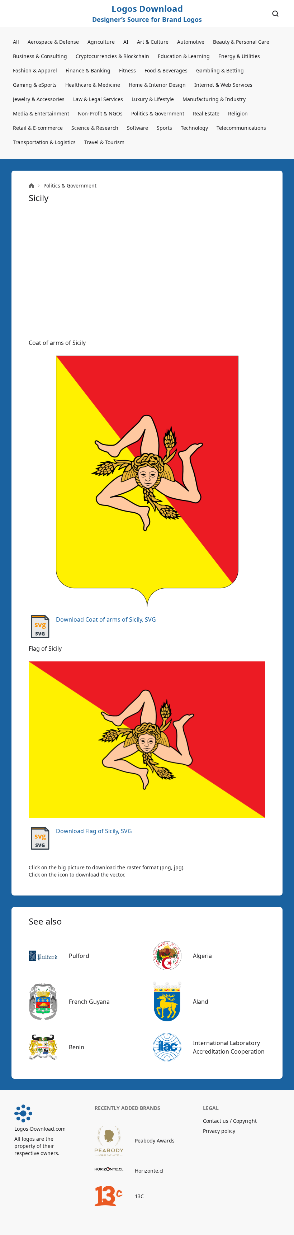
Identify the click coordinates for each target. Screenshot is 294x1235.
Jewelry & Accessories (39, 99)
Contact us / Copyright (230, 1120)
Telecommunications (241, 127)
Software (137, 127)
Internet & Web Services (223, 84)
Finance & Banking (88, 70)
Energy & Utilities (239, 56)
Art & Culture (153, 41)
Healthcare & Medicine (92, 84)
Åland (200, 1002)
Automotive (190, 41)
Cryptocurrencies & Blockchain (112, 56)
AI (125, 41)
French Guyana (89, 1002)
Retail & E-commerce (38, 127)
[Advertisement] (147, 271)
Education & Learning (184, 56)
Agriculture (101, 41)
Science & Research (94, 127)
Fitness (127, 70)
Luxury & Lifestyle (153, 99)
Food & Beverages (166, 70)
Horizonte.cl (149, 1170)
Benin (76, 1047)
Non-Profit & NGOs (100, 113)
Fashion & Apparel (35, 70)
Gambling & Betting (220, 70)
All (16, 41)
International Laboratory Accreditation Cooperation (229, 1047)
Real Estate (206, 113)
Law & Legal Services (98, 99)
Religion (238, 113)
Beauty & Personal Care (241, 41)
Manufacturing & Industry (214, 99)
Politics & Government (157, 113)
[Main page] (31, 186)
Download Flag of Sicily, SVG (94, 831)
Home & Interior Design (157, 84)
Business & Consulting (40, 56)
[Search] (275, 13)
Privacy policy (219, 1130)
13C (139, 1196)
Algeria (202, 956)
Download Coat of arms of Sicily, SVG (106, 619)
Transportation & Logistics (44, 142)
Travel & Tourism (104, 142)
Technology (194, 127)
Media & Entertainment (41, 113)
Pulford (79, 956)
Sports (164, 127)
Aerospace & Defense (53, 41)
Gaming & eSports (35, 84)
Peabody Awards (155, 1140)
